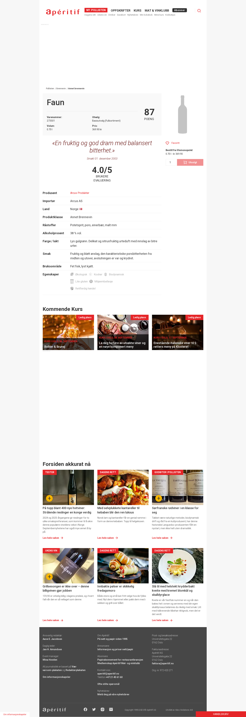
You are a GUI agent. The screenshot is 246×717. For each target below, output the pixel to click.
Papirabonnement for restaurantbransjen (120, 659)
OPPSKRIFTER (120, 10)
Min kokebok (146, 15)
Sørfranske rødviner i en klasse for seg (175, 510)
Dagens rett (90, 15)
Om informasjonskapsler (56, 677)
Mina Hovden (50, 659)
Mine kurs (159, 15)
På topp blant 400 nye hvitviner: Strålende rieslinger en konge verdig (67, 510)
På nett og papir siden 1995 (112, 639)
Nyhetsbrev (132, 15)
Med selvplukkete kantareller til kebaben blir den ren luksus (118, 510)
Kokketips (170, 15)
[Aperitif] (62, 12)
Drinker (111, 15)
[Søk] (199, 10)
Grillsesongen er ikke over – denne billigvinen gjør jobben (66, 588)
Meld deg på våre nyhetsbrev (113, 694)
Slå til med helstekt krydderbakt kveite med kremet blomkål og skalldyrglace (173, 590)
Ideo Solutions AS (184, 710)
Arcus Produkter (79, 193)
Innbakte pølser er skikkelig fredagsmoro (115, 588)
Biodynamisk (116, 274)
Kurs (137, 10)
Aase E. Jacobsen (52, 639)
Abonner (179, 10)
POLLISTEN (98, 10)
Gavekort (121, 15)
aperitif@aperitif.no (108, 673)
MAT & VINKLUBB (157, 10)
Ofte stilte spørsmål (108, 684)
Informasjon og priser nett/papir (115, 649)
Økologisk (81, 274)
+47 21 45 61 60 (114, 677)
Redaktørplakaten (76, 670)
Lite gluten (81, 281)
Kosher (98, 274)
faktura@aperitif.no (163, 663)
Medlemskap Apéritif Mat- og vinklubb (118, 663)
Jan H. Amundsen (52, 649)
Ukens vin (102, 15)
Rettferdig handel (85, 288)
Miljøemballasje (103, 281)
